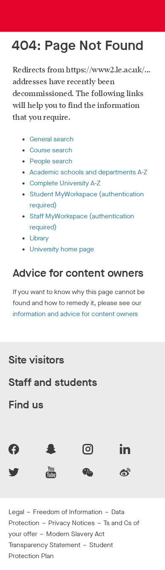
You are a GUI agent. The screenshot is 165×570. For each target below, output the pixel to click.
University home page (62, 249)
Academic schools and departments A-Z (88, 172)
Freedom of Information (67, 511)
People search (51, 161)
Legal (16, 511)
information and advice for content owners (75, 313)
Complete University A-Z (65, 183)
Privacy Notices (71, 522)
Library (39, 238)
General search (52, 139)
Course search (51, 150)
